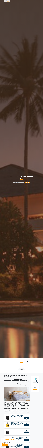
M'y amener (27, 182)
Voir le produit (26, 418)
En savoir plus (3, 443)
